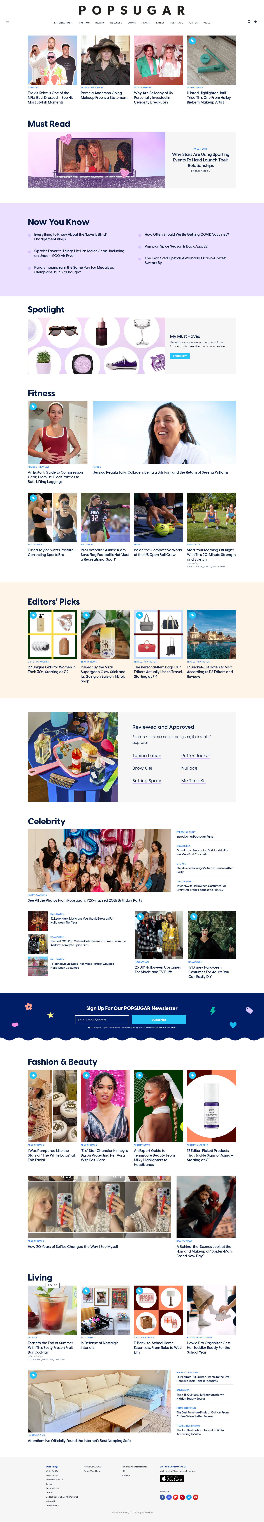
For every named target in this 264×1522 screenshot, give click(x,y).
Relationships (142, 87)
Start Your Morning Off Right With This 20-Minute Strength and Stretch (211, 555)
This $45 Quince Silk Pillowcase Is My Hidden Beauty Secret (200, 1396)
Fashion (84, 23)
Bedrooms (183, 1390)
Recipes (32, 1337)
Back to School (144, 1337)
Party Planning (37, 895)
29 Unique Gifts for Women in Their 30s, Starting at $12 (52, 669)
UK (123, 1471)
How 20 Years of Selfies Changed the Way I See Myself (73, 1246)
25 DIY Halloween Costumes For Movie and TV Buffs (158, 969)
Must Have (176, 23)
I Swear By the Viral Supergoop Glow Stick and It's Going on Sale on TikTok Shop (103, 674)
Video (207, 23)
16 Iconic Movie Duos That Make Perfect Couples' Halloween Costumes (82, 965)
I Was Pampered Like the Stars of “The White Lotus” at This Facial (51, 1155)
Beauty (100, 23)
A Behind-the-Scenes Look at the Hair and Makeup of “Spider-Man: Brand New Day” (205, 1251)
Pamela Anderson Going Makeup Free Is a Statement (104, 95)
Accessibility (52, 1475)
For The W (87, 544)
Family (160, 23)
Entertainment (64, 23)
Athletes (33, 87)
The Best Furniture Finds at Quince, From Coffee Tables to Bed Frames (203, 1414)
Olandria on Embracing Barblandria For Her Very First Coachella (202, 852)
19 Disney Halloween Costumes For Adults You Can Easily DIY (208, 972)
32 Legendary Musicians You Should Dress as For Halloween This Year (82, 920)
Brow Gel (142, 768)
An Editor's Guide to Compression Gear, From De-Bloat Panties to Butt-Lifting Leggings (55, 477)
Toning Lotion (147, 755)
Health (146, 23)
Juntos (193, 23)
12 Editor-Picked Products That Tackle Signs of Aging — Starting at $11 (210, 1155)
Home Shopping (186, 1408)
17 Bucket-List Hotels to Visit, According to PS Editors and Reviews (210, 672)
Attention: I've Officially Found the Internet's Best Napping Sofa (79, 1441)
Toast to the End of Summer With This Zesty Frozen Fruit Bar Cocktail (50, 1347)
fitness (41, 393)
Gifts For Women (38, 662)
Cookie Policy (52, 1505)
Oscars (181, 864)
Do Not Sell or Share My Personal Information (62, 1499)
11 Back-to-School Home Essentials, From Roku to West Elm (158, 1347)
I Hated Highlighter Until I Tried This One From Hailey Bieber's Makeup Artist (209, 97)
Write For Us (52, 1471)
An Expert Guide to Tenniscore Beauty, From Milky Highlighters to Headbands (154, 1157)
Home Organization (199, 1337)
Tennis (97, 467)
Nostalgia (87, 1337)
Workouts (193, 544)
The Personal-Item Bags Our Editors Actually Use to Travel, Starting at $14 (158, 672)
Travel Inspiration (145, 662)
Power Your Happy (92, 1471)
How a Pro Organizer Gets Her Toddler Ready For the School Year (209, 1347)
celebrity (47, 821)
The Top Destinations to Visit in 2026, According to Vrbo (200, 1432)
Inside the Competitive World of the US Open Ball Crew (158, 552)
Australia (126, 1475)
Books (132, 23)
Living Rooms (36, 1435)
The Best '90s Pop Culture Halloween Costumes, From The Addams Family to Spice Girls (88, 943)
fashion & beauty (63, 1062)
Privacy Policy (132, 1027)
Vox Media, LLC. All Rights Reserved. (136, 1512)
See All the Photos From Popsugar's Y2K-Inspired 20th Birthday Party (85, 900)
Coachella (183, 846)
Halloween (57, 914)
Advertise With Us (54, 1479)
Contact (50, 1492)
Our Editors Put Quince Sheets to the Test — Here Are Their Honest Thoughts (204, 1379)
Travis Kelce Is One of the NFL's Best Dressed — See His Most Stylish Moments (50, 97)
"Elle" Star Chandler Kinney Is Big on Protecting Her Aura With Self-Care (104, 1155)
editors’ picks (54, 602)
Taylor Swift (36, 544)
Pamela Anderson (92, 87)
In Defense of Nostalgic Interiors (100, 1345)
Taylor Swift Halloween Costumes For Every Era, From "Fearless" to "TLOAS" (201, 888)
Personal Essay (186, 832)
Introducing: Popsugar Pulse (195, 836)
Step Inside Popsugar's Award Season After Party (205, 870)
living (40, 1278)
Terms (118, 1027)
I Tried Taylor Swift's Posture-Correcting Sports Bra (51, 552)
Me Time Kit (193, 780)
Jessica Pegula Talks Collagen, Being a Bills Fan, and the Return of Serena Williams (160, 472)
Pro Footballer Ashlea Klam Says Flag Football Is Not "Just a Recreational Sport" (105, 555)
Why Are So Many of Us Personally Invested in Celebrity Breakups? (153, 97)
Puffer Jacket (195, 755)
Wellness (116, 23)
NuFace (189, 768)
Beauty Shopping (197, 1145)
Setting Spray (147, 780)
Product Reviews (39, 467)
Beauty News (195, 87)
